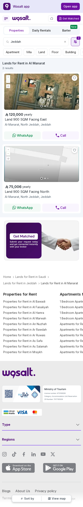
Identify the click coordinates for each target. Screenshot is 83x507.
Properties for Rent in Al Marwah (24, 318)
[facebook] (23, 454)
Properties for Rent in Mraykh (22, 352)
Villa (29, 52)
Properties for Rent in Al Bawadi (24, 301)
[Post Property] (51, 18)
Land (41, 52)
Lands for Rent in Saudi (30, 276)
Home (7, 276)
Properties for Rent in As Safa (23, 340)
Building (70, 52)
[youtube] (43, 454)
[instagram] (4, 454)
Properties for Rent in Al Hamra (23, 312)
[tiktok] (14, 454)
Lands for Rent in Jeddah (20, 283)
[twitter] (52, 454)
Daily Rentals (41, 30)
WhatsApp (25, 135)
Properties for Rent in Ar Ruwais (24, 335)
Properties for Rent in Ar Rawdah (25, 329)
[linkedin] (33, 454)
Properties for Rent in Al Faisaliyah (26, 307)
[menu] (6, 18)
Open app (70, 6)
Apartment (12, 52)
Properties (16, 30)
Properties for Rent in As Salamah (25, 346)
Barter (69, 29)
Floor (55, 52)
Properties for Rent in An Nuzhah (25, 324)
